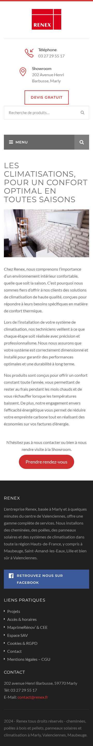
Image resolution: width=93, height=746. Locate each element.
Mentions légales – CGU (28, 659)
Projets (13, 611)
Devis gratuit (47, 97)
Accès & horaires (22, 619)
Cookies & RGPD (22, 643)
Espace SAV (17, 635)
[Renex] (46, 18)
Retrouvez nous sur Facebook (40, 579)
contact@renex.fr (33, 696)
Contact (14, 651)
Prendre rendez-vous (46, 462)
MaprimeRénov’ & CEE (27, 627)
